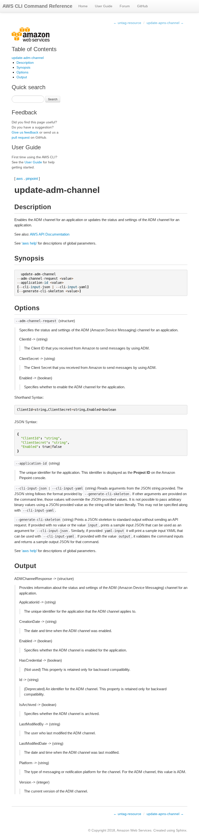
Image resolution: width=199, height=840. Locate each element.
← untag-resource (127, 23)
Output (22, 77)
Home (83, 6)
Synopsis (23, 67)
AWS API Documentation (49, 234)
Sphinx (181, 830)
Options (22, 72)
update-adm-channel (28, 58)
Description (25, 62)
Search (53, 99)
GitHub (142, 6)
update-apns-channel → (165, 23)
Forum (125, 6)
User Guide (103, 6)
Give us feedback (25, 132)
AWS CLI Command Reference (37, 6)
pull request (21, 137)
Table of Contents (34, 49)
